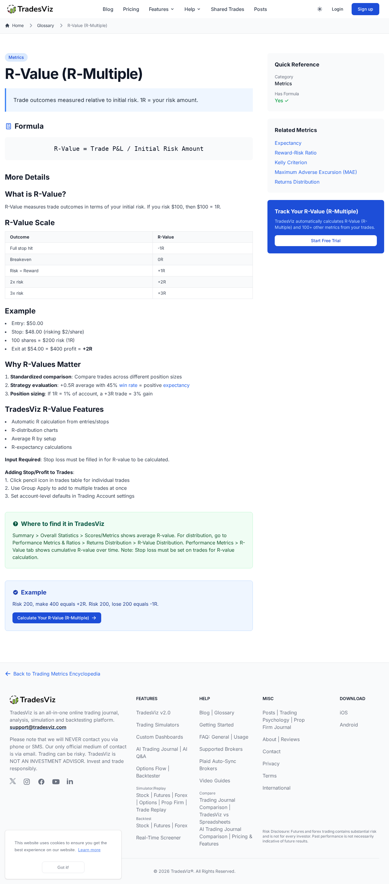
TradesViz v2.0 (153, 713)
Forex (181, 795)
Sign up (365, 9)
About (269, 739)
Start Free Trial (326, 240)
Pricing (131, 9)
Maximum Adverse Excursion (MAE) (316, 172)
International (277, 788)
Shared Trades (227, 9)
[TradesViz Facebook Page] (41, 781)
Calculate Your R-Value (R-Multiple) (53, 617)
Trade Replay (151, 810)
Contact (272, 751)
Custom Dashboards (159, 737)
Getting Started (216, 725)
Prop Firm (172, 802)
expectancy (176, 385)
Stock (142, 795)
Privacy (271, 763)
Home (18, 25)
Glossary (45, 25)
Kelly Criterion (291, 162)
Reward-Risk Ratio (296, 153)
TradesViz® (182, 871)
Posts (260, 9)
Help (189, 9)
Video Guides (214, 780)
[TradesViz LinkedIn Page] (70, 781)
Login (337, 9)
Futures (162, 795)
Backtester (148, 776)
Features (159, 9)
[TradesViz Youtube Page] (56, 781)
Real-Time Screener (158, 838)
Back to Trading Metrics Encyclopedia (56, 674)
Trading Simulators (157, 725)
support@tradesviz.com (38, 727)
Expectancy (288, 143)
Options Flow (151, 768)
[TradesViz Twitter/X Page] (13, 781)
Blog (108, 9)
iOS (344, 713)
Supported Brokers (221, 749)
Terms (270, 776)
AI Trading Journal (157, 749)
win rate (128, 385)
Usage (241, 737)
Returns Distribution (297, 182)
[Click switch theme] (320, 9)
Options (148, 802)
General (220, 737)
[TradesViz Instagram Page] (26, 781)
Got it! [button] (63, 867)
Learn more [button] (89, 849)
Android (349, 725)
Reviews (290, 739)
